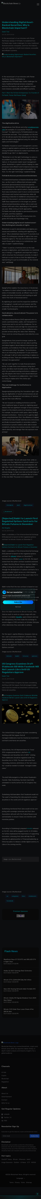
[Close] (32, 592)
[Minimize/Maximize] (37, 1194)
